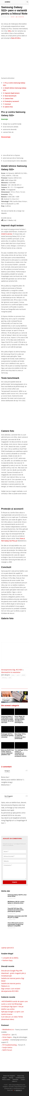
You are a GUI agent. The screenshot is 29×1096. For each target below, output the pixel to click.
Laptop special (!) (7, 948)
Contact (23, 1079)
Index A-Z (14, 1081)
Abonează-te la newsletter (10, 672)
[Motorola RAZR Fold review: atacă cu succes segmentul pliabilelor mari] (7, 745)
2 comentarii (20, 17)
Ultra (9, 31)
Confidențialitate (20, 1077)
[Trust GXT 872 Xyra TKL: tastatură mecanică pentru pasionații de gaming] (4, 909)
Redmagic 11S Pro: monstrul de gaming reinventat (7, 735)
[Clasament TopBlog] (14, 1058)
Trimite (14, 882)
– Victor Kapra (6, 1037)
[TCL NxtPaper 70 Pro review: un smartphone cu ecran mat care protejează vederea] (21, 745)
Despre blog (20, 1075)
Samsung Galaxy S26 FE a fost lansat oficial (17, 895)
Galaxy (13, 675)
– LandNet (5, 1040)
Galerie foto (8, 107)
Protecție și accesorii (11, 101)
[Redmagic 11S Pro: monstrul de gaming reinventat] (7, 729)
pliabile (23, 675)
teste (10, 677)
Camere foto (8, 98)
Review (12, 17)
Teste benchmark (9, 96)
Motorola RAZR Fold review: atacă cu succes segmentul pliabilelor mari (7, 752)
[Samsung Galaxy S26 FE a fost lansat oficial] (4, 895)
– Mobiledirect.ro (7, 1029)
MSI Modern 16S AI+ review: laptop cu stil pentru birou (16, 902)
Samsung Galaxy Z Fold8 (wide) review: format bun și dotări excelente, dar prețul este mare (7, 719)
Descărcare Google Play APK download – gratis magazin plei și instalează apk (13, 973)
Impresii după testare (11, 93)
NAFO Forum (7, 1050)
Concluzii (7, 104)
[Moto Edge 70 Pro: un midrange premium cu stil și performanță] (21, 729)
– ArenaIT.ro (5, 1035)
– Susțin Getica (6, 1047)
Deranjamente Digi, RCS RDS (11, 670)
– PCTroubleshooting (9, 1045)
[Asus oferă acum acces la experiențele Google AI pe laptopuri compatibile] (4, 923)
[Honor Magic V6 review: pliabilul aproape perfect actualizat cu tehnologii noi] (21, 712)
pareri (18, 675)
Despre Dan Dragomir (9, 1075)
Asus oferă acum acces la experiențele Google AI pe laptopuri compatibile (15, 924)
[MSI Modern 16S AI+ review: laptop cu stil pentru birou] (4, 902)
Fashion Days (7, 960)
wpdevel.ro (19, 1090)
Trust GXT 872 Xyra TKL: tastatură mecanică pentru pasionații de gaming (16, 910)
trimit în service (6, 234)
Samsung (4, 677)
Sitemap (11, 1077)
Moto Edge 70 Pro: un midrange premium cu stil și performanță (20, 736)
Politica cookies (6, 1079)
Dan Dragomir (9, 796)
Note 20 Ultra (15, 38)
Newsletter (15, 1079)
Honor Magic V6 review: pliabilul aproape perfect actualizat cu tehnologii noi (19, 719)
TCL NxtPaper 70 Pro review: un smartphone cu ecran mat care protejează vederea (21, 753)
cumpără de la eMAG (10, 958)
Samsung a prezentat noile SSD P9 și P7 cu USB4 (17, 916)
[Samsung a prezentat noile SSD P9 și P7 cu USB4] (4, 917)
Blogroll (4, 1077)
